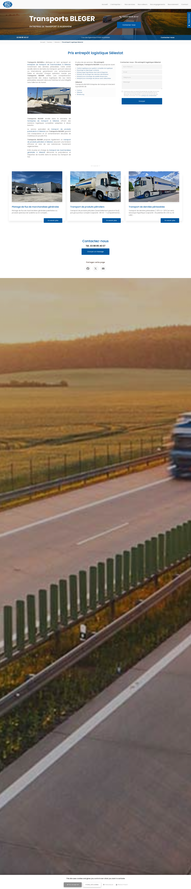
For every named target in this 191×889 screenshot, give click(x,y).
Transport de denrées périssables (147, 206)
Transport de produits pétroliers (87, 206)
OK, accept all (73, 885)
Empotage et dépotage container (88, 70)
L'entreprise (115, 4)
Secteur (49, 42)
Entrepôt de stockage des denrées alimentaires (92, 74)
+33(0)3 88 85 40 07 (130, 17)
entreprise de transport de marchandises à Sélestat (49, 64)
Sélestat (57, 42)
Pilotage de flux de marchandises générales (35, 206)
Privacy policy (122, 885)
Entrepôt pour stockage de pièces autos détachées (94, 78)
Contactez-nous (128, 25)
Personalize (109, 885)
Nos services (130, 4)
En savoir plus (53, 220)
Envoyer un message (95, 251)
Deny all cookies (92, 885)
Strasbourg (80, 94)
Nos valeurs (142, 4)
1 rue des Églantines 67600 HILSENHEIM (95, 37)
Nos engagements (157, 4)
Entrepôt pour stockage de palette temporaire (92, 76)
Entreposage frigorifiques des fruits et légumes (92, 72)
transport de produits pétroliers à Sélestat (49, 140)
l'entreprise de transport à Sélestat (43, 121)
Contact (184, 4)
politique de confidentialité (148, 95)
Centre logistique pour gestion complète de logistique (95, 68)
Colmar (79, 90)
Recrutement (173, 4)
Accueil (105, 4)
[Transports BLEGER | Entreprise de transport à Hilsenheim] (7, 4)
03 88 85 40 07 (23, 37)
